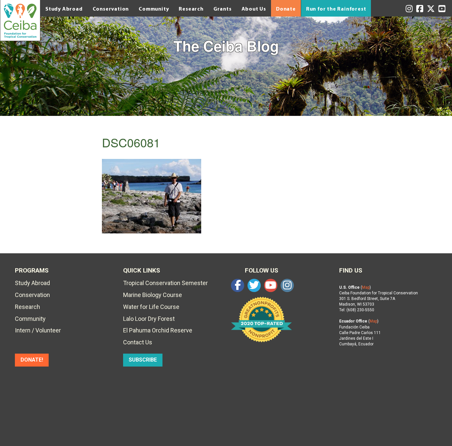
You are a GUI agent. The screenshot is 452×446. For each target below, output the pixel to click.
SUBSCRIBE (143, 360)
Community (154, 8)
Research (191, 8)
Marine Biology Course (152, 294)
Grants (222, 8)
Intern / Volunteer (38, 330)
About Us (254, 8)
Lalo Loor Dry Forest (149, 318)
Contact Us (137, 342)
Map (366, 287)
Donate (286, 8)
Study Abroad (64, 8)
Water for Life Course (151, 306)
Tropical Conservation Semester (165, 282)
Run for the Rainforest (336, 8)
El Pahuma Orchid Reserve (157, 330)
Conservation (111, 8)
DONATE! (32, 360)
